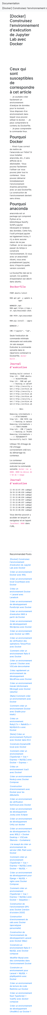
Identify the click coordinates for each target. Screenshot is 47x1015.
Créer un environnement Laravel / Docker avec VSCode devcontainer (21, 663)
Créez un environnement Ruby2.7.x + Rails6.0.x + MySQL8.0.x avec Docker (20, 724)
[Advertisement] (21, 58)
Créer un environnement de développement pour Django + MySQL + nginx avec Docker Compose (21, 878)
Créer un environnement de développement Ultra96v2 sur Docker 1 (21, 1009)
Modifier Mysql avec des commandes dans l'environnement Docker (20, 960)
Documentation (11, 3)
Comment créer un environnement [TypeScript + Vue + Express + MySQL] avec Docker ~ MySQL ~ (21, 863)
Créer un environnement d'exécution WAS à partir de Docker (21, 614)
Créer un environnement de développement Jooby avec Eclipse (21, 812)
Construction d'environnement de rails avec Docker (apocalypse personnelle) (19, 922)
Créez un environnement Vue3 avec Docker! (19, 769)
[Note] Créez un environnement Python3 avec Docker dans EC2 (20, 737)
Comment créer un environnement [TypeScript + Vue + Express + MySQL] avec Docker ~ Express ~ (21, 757)
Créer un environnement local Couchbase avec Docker (21, 582)
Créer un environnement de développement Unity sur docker (21, 822)
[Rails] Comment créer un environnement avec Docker (20, 699)
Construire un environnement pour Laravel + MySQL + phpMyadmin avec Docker (19, 973)
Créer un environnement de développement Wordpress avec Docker (21, 624)
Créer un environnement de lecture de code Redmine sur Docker (21, 986)
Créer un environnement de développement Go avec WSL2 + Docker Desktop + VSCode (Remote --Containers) (21, 834)
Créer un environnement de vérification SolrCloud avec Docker (21, 802)
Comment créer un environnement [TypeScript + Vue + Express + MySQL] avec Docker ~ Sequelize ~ (21, 894)
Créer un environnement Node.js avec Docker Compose (21, 779)
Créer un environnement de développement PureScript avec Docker (21, 604)
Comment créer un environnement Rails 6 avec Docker (20, 654)
